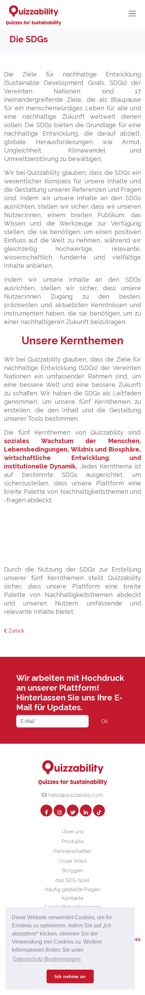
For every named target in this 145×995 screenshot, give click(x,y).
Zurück (15, 630)
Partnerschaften (73, 851)
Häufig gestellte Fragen (72, 889)
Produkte (73, 841)
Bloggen (72, 870)
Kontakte (72, 898)
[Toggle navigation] (132, 13)
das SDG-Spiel (72, 880)
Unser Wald (72, 861)
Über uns (72, 832)
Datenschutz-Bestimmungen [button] (47, 959)
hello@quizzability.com (75, 795)
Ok (104, 721)
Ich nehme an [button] (70, 976)
